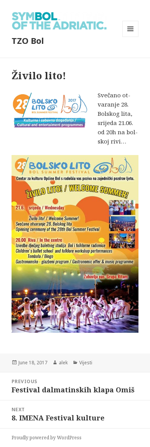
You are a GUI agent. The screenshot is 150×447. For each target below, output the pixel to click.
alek (63, 362)
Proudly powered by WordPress (47, 437)
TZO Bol (28, 40)
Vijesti (85, 362)
